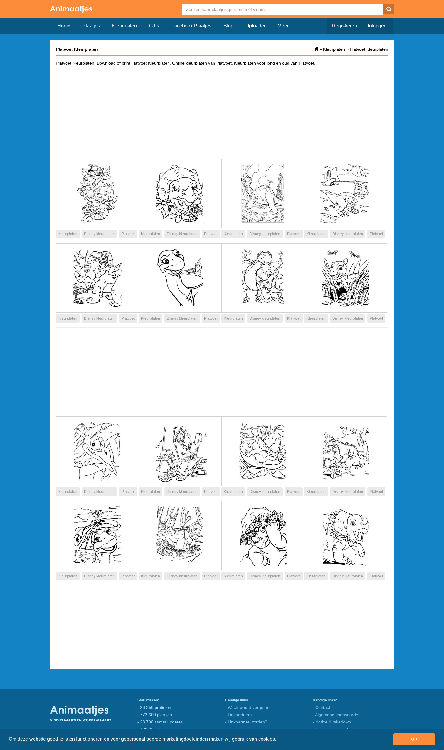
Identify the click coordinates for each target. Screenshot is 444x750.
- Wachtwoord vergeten (247, 707)
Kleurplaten (124, 25)
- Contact (321, 707)
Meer (283, 25)
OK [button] (414, 739)
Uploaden (256, 25)
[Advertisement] (222, 112)
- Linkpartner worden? (246, 722)
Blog (228, 25)
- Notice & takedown (332, 722)
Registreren (344, 25)
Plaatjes (91, 25)
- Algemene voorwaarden (337, 714)
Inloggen (377, 25)
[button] (278, 740)
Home (63, 25)
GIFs (154, 25)
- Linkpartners (238, 714)
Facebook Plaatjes (191, 25)
